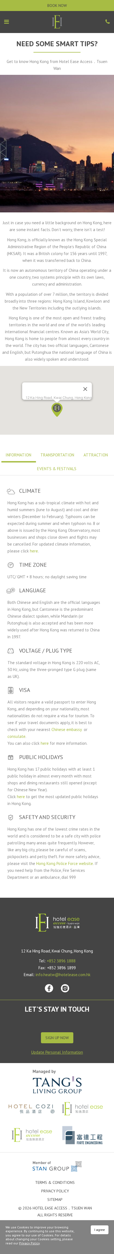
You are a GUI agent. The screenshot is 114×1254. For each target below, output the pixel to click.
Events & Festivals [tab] (56, 468)
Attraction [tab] (96, 455)
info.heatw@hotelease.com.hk (63, 974)
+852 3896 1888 (61, 960)
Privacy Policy (55, 1191)
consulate (16, 736)
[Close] (85, 389)
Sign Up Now (57, 1037)
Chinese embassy (67, 729)
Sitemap (55, 1199)
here (34, 551)
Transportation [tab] (57, 455)
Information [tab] (18, 455)
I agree (99, 1230)
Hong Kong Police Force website (64, 863)
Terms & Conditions (55, 1182)
